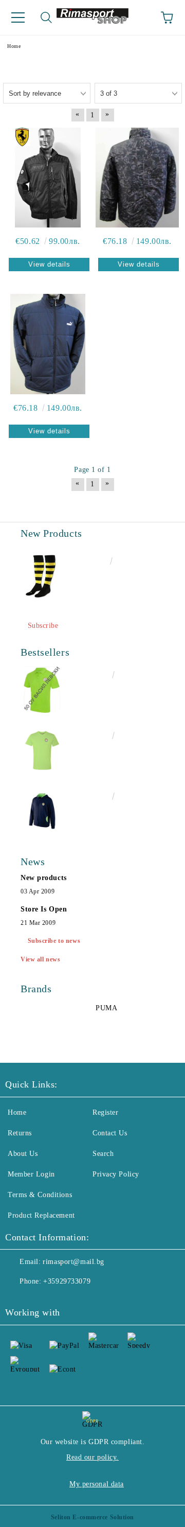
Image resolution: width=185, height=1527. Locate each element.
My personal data (96, 1484)
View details (49, 264)
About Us (23, 1153)
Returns (20, 1133)
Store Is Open (44, 909)
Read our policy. (92, 1457)
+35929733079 (66, 1281)
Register (105, 1112)
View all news (40, 959)
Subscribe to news (54, 940)
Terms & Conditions (40, 1195)
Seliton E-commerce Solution (92, 1517)
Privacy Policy (115, 1174)
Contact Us (109, 1133)
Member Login (31, 1174)
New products (44, 878)
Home (17, 1112)
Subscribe (43, 625)
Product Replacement (41, 1215)
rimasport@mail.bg (73, 1262)
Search (103, 1153)
